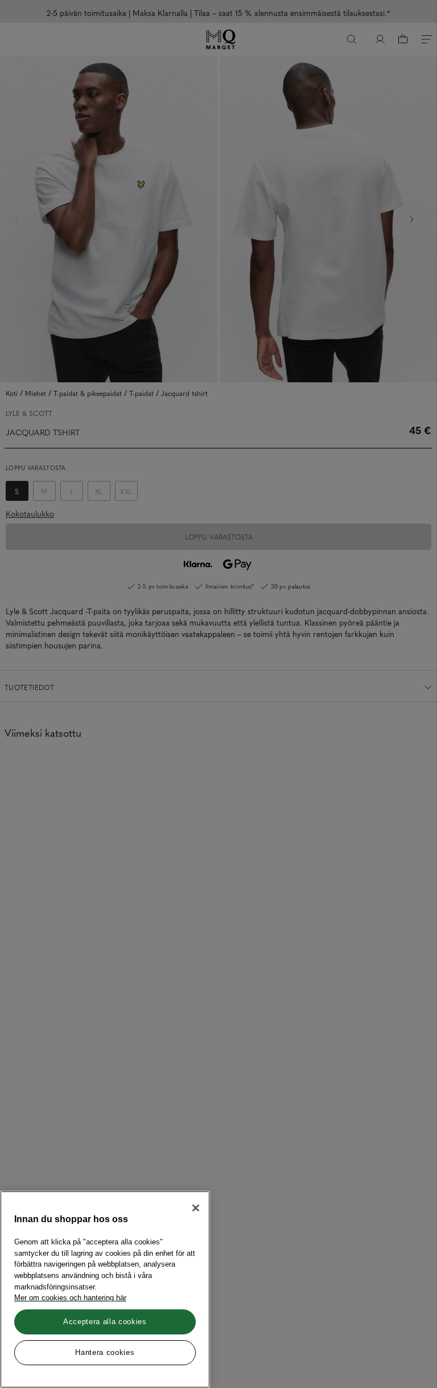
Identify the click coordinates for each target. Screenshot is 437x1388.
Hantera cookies (104, 1352)
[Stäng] (195, 1207)
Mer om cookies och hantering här (70, 1297)
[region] (105, 1289)
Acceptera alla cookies (104, 1321)
